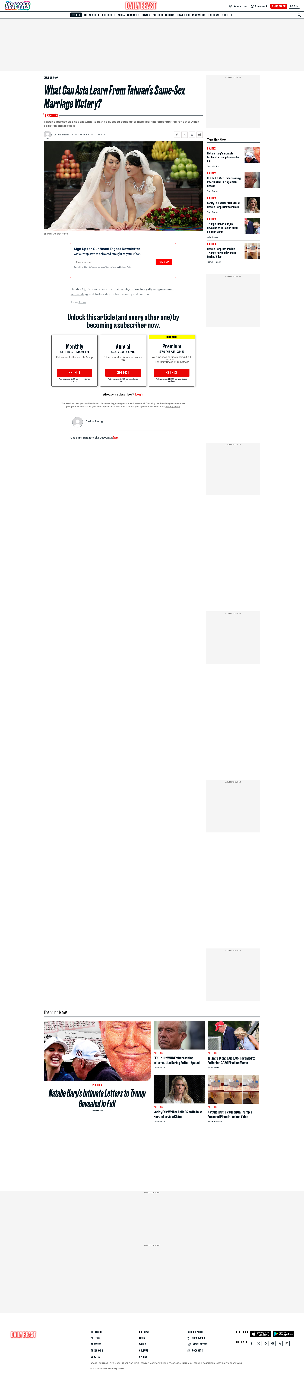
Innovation (198, 15)
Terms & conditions (204, 1363)
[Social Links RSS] (280, 1344)
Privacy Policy (126, 267)
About (94, 1363)
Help (136, 1363)
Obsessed (133, 15)
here (115, 437)
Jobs (118, 1363)
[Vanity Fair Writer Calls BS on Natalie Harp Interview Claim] (252, 211)
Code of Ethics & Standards (165, 1363)
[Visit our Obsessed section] (28, 6)
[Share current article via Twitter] (184, 135)
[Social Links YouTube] (273, 1344)
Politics (158, 15)
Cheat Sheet (91, 15)
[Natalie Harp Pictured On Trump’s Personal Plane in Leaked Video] (252, 257)
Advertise (127, 1363)
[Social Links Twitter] (258, 1344)
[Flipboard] (286, 1344)
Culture (143, 1350)
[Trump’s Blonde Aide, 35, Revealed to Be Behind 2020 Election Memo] (252, 232)
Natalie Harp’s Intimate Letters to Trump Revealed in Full (97, 1098)
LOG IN (294, 6)
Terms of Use (111, 267)
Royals (146, 15)
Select (74, 372)
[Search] (299, 15)
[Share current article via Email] (192, 135)
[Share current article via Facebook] (177, 135)
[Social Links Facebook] (251, 1344)
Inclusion (187, 1363)
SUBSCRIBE (279, 6)
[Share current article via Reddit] (200, 135)
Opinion (169, 15)
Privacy (145, 1363)
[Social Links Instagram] (265, 1344)
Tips (111, 1363)
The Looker (108, 15)
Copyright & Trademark (229, 1363)
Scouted (227, 15)
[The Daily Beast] (141, 6)
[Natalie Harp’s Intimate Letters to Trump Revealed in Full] (252, 162)
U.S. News (213, 15)
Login (139, 394)
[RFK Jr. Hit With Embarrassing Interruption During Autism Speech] (252, 186)
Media (121, 15)
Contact (103, 1363)
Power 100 (183, 15)
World (142, 1344)
